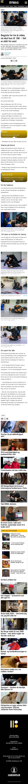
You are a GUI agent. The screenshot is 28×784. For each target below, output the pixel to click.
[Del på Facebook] (11, 61)
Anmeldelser (21, 6)
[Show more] (14, 138)
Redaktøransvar (15, 761)
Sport (11, 6)
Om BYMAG (8, 761)
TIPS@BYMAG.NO (14, 749)
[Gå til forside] (2, 2)
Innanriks (2, 6)
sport (3, 415)
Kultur (7, 6)
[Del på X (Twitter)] (14, 61)
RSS (21, 761)
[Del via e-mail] (16, 61)
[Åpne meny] (26, 2)
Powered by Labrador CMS (14, 781)
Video (15, 6)
